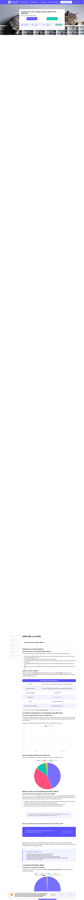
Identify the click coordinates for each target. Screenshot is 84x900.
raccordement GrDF (30, 795)
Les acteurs (43, 2)
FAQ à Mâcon (13, 658)
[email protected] (57, 697)
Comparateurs (34, 2)
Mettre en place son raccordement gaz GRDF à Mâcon (15, 645)
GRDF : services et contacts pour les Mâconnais (14, 652)
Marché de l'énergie (53, 2)
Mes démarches (24, 2)
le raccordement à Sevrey (54, 710)
